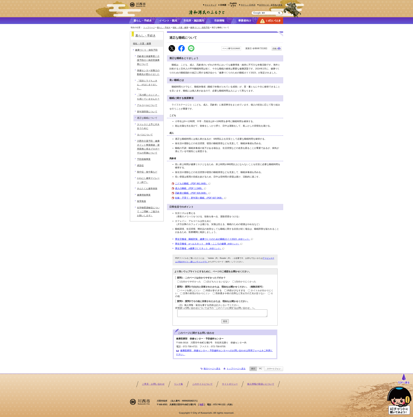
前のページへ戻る (212, 368)
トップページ (149, 27)
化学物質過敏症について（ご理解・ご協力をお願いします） (148, 211)
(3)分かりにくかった (245, 281)
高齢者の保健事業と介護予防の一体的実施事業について (148, 60)
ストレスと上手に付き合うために (148, 126)
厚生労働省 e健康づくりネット (198, 248)
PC (260, 369)
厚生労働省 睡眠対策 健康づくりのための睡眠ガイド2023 (212, 239)
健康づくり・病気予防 (200, 27)
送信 (225, 321)
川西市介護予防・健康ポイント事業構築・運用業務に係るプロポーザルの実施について (148, 147)
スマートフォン (274, 369)
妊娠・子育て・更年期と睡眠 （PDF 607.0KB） (199, 198)
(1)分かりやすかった (190, 281)
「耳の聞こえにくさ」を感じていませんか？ (148, 97)
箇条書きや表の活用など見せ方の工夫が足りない (240, 293)
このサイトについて (202, 384)
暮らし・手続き (164, 27)
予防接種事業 (144, 159)
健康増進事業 (144, 195)
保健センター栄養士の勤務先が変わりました (148, 72)
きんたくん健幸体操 (147, 188)
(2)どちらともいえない (218, 281)
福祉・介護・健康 (180, 27)
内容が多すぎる (214, 290)
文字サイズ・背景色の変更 (270, 5)
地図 (201, 404)
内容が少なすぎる (236, 290)
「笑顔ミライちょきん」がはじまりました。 (147, 85)
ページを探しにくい (190, 290)
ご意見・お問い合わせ (153, 384)
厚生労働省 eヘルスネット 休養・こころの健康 (207, 244)
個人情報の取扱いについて (260, 384)
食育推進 (141, 201)
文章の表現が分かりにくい (196, 293)
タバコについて (145, 135)
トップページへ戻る (236, 368)
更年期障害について (147, 111)
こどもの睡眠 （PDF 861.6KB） (191, 183)
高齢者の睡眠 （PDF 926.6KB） (191, 193)
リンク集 (178, 384)
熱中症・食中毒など (147, 172)
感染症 (140, 165)
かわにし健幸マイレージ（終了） (148, 180)
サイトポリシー (230, 384)
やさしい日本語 (248, 5)
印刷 (275, 48)
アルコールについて (147, 105)
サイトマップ (210, 5)
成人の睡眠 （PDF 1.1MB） (189, 188)
